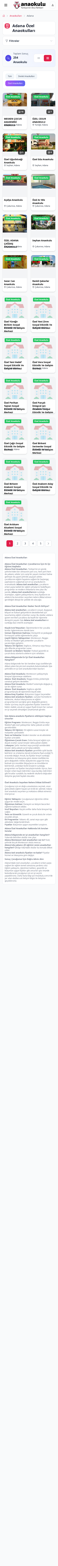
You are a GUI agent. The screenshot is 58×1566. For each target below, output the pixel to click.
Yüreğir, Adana (41, 124)
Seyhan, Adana (13, 165)
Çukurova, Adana (14, 124)
